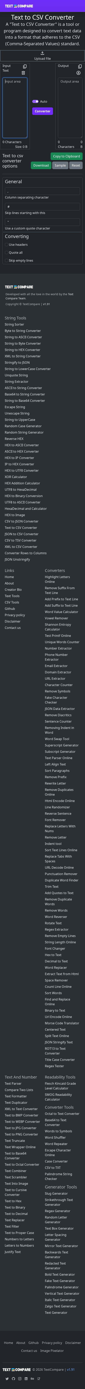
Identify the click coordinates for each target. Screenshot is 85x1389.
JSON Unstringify (17, 559)
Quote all (16, 252)
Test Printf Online (58, 635)
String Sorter (14, 324)
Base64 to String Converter (25, 394)
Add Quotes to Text (59, 893)
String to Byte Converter (23, 343)
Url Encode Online (58, 1017)
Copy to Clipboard (66, 156)
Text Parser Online (58, 758)
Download (41, 165)
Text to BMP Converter (21, 1115)
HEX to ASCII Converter (22, 445)
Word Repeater (56, 1144)
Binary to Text (55, 1010)
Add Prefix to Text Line (61, 599)
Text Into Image (16, 1183)
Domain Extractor (58, 672)
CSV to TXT (53, 1167)
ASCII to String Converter (23, 388)
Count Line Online (58, 986)
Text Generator (56, 1312)
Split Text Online (57, 1036)
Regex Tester (54, 1066)
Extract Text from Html (62, 974)
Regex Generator (57, 1211)
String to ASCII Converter (23, 337)
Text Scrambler (16, 1177)
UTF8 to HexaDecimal (21, 489)
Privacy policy (15, 615)
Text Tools (12, 596)
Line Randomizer (57, 807)
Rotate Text (53, 923)
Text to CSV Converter (21, 527)
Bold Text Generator (60, 1274)
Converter (42, 111)
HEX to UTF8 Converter (22, 470)
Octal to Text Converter (62, 1113)
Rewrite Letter (55, 783)
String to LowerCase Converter (28, 369)
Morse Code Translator (62, 1023)
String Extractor (16, 381)
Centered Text (55, 1029)
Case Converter (56, 1161)
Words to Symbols (58, 1131)
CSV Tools (12, 602)
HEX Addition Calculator (22, 483)
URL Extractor (55, 678)
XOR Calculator (16, 477)
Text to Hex (13, 1201)
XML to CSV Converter (21, 547)
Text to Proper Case (19, 1233)
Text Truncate (15, 1140)
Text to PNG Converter (21, 1134)
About (9, 583)
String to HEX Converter (22, 350)
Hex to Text (53, 955)
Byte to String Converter (23, 331)
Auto (43, 101)
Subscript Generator (60, 751)
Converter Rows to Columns (26, 553)
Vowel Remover (56, 618)
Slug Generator (56, 1193)
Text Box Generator (59, 1228)
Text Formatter (16, 1096)
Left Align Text (55, 764)
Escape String (15, 407)
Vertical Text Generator (62, 1293)
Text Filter (12, 1226)
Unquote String (16, 375)
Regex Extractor (57, 929)
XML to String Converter (23, 356)
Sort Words (53, 993)
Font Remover (55, 820)
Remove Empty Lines (60, 936)
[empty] (25, 66)
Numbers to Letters (19, 1239)
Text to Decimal (16, 1214)
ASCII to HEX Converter (22, 451)
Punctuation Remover (61, 874)
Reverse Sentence (58, 813)
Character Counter (59, 685)
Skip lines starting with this (25, 213)
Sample (60, 165)
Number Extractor (58, 648)
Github (10, 608)
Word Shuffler (55, 1137)
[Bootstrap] (19, 286)
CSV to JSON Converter (22, 521)
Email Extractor (56, 666)
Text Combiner (15, 1171)
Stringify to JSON (17, 362)
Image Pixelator (52, 1351)
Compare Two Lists (19, 1090)
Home (9, 577)
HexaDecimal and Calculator (26, 508)
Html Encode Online (60, 801)
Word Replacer (56, 967)
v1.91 (46, 304)
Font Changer (55, 948)
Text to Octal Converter (22, 1164)
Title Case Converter (60, 1059)
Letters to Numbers (19, 1245)
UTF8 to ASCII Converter (23, 502)
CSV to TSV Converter (21, 540)
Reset (76, 165)
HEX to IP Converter (19, 458)
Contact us (13, 628)
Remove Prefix (55, 777)
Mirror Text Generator (61, 1246)
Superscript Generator (62, 745)
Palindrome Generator (62, 1287)
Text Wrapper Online (20, 1147)
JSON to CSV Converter (22, 534)
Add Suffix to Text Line (61, 605)
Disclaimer (13, 621)
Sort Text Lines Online (61, 850)
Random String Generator (24, 432)
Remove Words (56, 910)
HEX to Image (15, 515)
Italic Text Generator (60, 1300)
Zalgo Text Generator (60, 1306)
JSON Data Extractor (60, 709)
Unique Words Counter (62, 642)
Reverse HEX (14, 439)
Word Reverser (56, 917)
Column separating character (27, 197)
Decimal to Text (56, 961)
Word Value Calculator (61, 612)
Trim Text (52, 886)
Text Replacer (15, 1220)
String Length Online (60, 942)
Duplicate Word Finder (61, 880)
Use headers (18, 244)
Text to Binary (15, 1207)
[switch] (35, 101)
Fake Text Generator (60, 1281)
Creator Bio (13, 589)
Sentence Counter (58, 721)
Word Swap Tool (57, 739)
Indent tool (53, 843)
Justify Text (13, 1252)
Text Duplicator (16, 1102)
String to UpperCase (20, 419)
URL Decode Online (59, 867)
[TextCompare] (19, 6)
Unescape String (17, 413)
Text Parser (13, 1083)
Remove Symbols (57, 691)
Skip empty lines (21, 260)
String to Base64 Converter (25, 400)
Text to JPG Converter (21, 1128)
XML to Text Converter (21, 1109)
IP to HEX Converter (19, 464)
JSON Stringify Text (59, 1042)
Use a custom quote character (27, 228)
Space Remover (56, 980)
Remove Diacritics (58, 715)
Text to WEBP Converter (22, 1121)
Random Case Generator (23, 426)
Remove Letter (56, 837)
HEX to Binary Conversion (24, 496)
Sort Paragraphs (57, 770)
